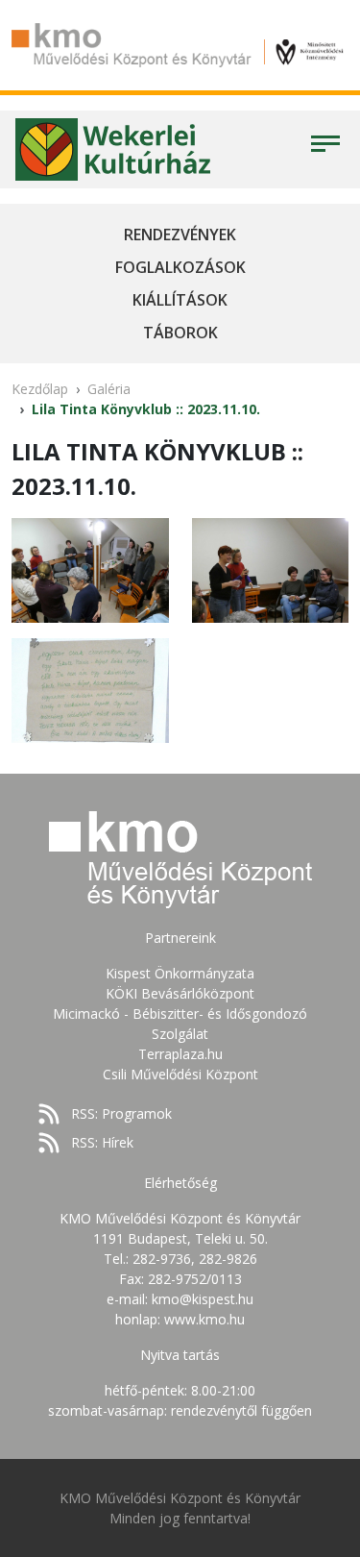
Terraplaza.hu (180, 1054)
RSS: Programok (121, 1113)
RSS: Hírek (102, 1142)
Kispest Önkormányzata (180, 973)
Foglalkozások (180, 267)
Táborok (180, 332)
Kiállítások (180, 299)
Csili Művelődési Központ (180, 1074)
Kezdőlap (40, 389)
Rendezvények (180, 234)
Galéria (109, 389)
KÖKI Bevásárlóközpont (180, 993)
